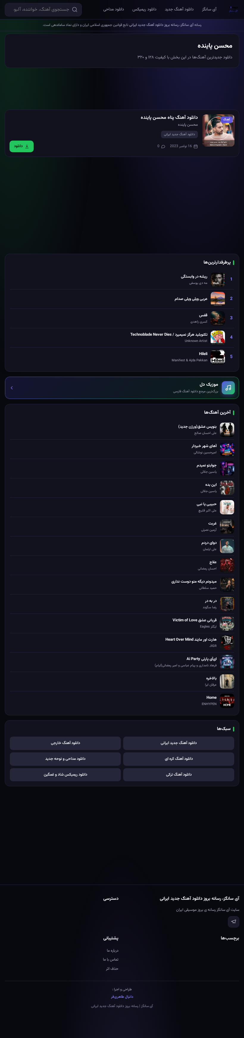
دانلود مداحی (113, 9)
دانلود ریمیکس (144, 9)
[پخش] (218, 130)
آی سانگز (209, 9)
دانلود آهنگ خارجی (65, 743)
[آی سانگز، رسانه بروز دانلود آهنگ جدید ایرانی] (233, 9)
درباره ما (112, 951)
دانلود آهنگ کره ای (179, 759)
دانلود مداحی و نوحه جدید (65, 759)
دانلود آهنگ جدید (179, 9)
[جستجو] (75, 10)
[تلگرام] (233, 921)
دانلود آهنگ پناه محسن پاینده (169, 118)
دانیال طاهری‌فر (122, 997)
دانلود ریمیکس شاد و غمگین (65, 775)
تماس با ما (110, 960)
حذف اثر (112, 969)
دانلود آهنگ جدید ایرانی (179, 134)
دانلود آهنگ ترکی (179, 775)
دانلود (18, 146)
